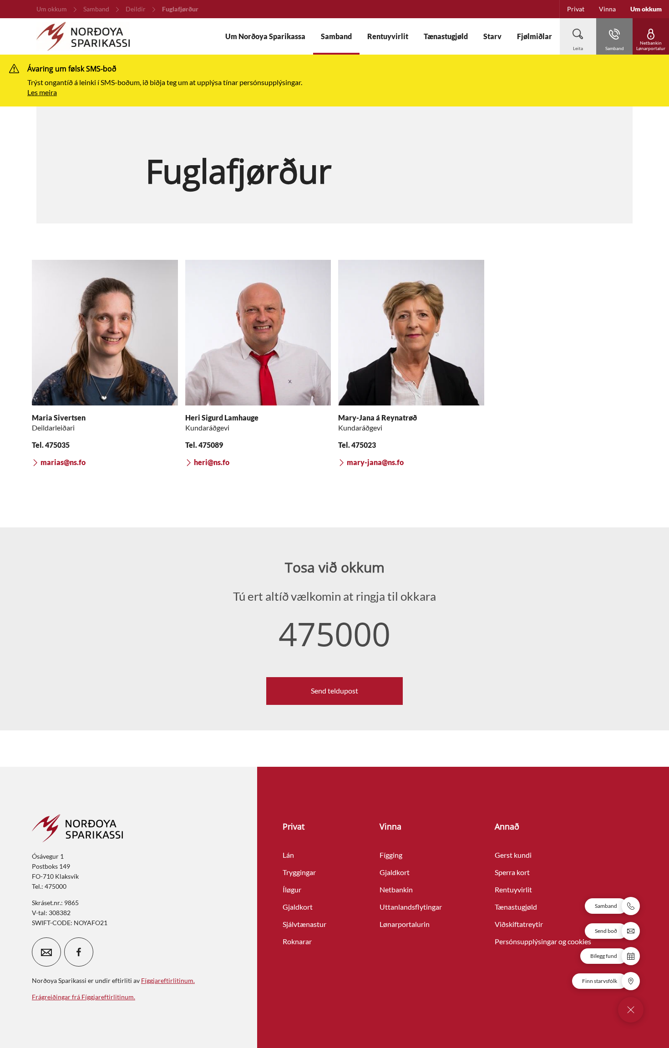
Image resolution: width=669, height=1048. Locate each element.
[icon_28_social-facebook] (78, 952)
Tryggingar (299, 872)
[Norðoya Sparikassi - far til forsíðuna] (83, 36)
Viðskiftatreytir (519, 924)
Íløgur (292, 889)
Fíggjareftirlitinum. (168, 980)
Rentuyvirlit (513, 889)
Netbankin (396, 889)
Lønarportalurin (405, 924)
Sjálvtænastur (304, 924)
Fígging (391, 855)
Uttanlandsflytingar (411, 906)
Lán (288, 855)
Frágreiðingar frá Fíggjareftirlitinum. (83, 997)
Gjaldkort (298, 906)
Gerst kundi (513, 855)
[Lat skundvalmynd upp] (631, 1010)
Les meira (42, 92)
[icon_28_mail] (46, 952)
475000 (334, 633)
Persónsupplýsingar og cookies (543, 941)
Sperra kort (512, 872)
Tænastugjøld (516, 906)
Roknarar (297, 941)
